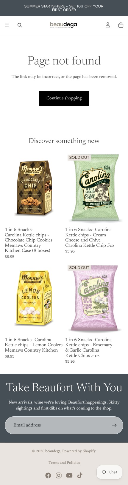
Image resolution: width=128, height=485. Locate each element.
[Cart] (120, 25)
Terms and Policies (64, 463)
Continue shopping (64, 98)
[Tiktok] (79, 475)
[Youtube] (69, 475)
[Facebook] (48, 475)
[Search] (19, 25)
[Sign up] (114, 425)
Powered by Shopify (79, 451)
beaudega (52, 451)
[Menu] (7, 25)
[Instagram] (58, 475)
